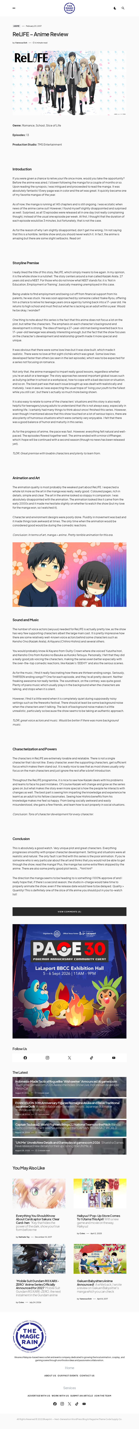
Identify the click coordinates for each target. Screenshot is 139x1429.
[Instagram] (47, 1057)
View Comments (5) (69, 912)
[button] (14, 8)
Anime (16, 26)
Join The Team (102, 1395)
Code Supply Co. (114, 1419)
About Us (50, 1375)
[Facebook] (25, 1057)
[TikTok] (92, 1057)
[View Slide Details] (69, 981)
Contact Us (87, 1375)
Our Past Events (68, 1375)
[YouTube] (114, 1057)
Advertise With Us (39, 1395)
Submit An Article (81, 1395)
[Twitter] (69, 1057)
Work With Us (60, 1395)
